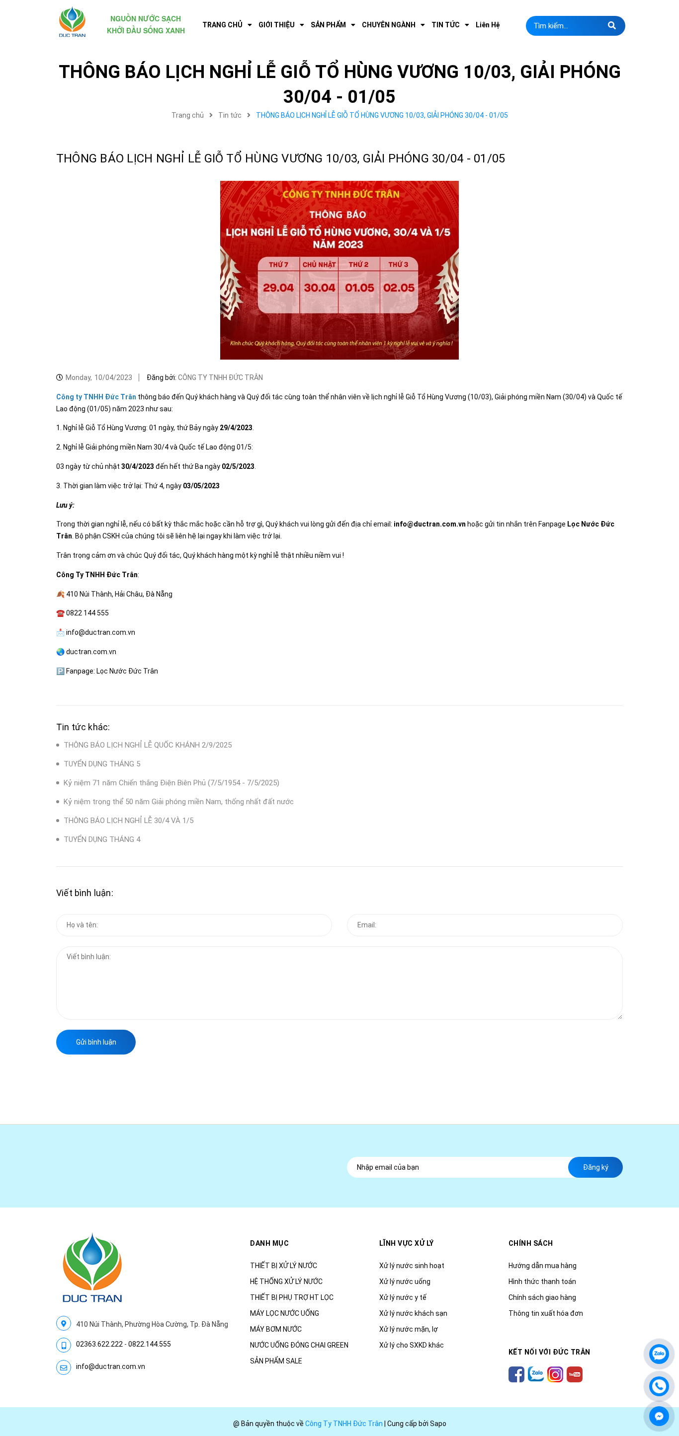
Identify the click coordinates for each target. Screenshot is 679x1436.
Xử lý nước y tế (402, 1297)
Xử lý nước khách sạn (413, 1313)
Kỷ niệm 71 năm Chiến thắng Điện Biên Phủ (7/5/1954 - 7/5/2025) (171, 782)
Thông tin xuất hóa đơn (546, 1313)
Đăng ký (595, 1167)
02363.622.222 (99, 1344)
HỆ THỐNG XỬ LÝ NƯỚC (286, 1281)
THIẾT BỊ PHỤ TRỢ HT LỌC (292, 1297)
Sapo (438, 1424)
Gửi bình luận (96, 1042)
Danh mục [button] (269, 1243)
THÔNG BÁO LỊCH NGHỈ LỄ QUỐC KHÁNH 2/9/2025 (148, 745)
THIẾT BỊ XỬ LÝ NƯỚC (283, 1266)
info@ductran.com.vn (110, 1366)
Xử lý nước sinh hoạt (411, 1266)
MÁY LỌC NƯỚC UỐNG (284, 1313)
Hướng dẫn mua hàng (543, 1266)
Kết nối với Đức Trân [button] (550, 1352)
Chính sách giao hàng (542, 1297)
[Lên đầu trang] (659, 1324)
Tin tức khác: (83, 727)
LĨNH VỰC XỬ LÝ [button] (406, 1243)
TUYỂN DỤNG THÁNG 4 (102, 839)
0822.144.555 (149, 1344)
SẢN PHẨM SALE (276, 1361)
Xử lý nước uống (404, 1281)
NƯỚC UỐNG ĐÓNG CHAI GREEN (299, 1345)
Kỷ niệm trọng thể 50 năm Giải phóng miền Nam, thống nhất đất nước (179, 801)
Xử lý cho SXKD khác (411, 1345)
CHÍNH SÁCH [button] (531, 1243)
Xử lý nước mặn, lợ (408, 1329)
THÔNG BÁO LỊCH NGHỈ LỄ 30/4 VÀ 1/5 (128, 820)
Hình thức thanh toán (542, 1281)
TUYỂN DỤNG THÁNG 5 (102, 763)
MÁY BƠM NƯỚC (276, 1329)
